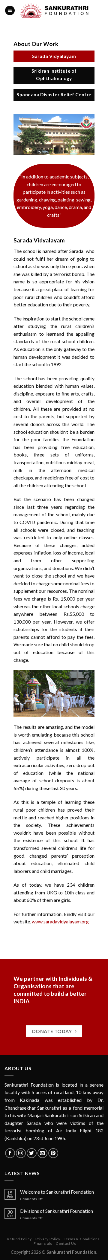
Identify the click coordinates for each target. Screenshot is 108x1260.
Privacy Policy (47, 1239)
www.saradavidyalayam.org (60, 921)
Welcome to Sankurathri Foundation (57, 1192)
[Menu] (10, 11)
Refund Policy (19, 1239)
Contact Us (66, 1243)
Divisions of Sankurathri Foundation (56, 1211)
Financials (43, 1243)
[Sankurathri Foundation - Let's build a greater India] (56, 10)
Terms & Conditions (82, 1239)
